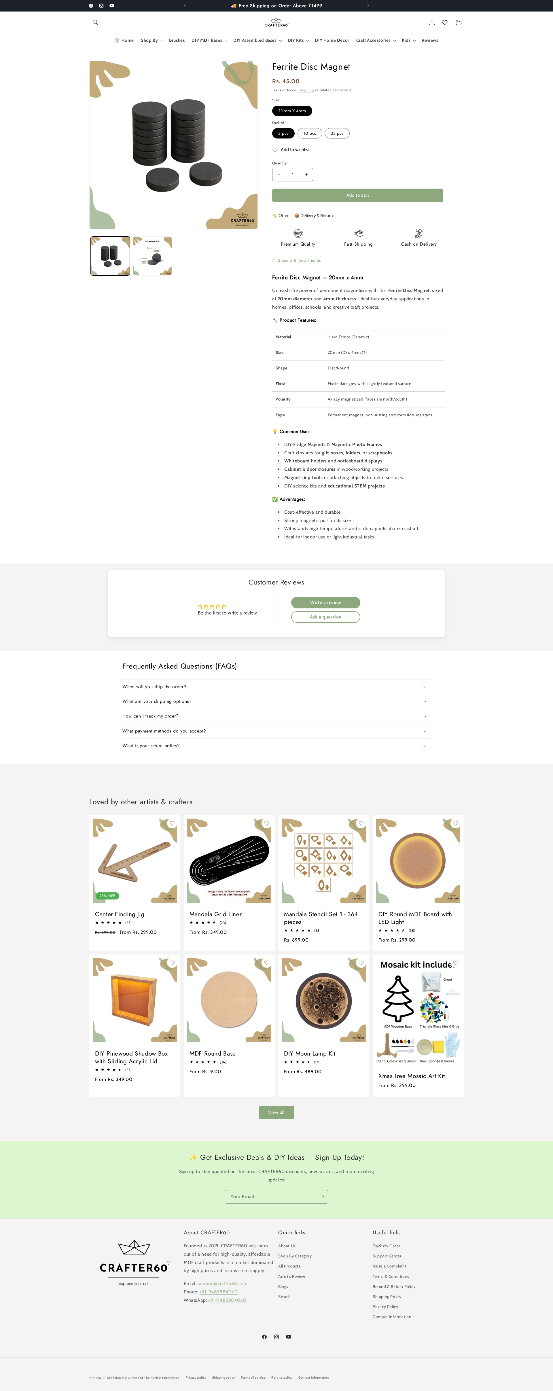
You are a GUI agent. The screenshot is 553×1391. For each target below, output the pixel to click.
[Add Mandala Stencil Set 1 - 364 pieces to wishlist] (361, 823)
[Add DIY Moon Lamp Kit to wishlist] (361, 962)
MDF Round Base (213, 1054)
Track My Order (386, 1245)
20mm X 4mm (292, 110)
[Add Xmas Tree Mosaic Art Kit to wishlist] (455, 962)
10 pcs (310, 133)
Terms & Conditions (391, 1276)
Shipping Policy (387, 1296)
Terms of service (253, 1377)
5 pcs (283, 133)
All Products (289, 1266)
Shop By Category (295, 1256)
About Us (287, 1245)
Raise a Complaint (389, 1266)
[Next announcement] (368, 5)
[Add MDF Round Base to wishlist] (267, 962)
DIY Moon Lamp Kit (310, 1054)
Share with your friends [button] (299, 260)
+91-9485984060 (219, 1292)
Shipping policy (223, 1377)
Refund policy (282, 1377)
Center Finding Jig (119, 914)
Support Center (387, 1256)
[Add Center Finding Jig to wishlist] (172, 823)
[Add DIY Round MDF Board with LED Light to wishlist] (455, 823)
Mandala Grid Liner (216, 914)
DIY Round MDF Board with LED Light (415, 918)
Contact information (313, 1377)
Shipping (306, 90)
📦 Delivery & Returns (314, 215)
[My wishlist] (444, 22)
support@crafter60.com (223, 1283)
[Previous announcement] (185, 5)
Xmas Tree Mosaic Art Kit (411, 1076)
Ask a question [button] (326, 617)
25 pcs (337, 133)
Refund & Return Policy (394, 1286)
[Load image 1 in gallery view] (110, 256)
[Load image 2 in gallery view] (152, 256)
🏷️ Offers (281, 215)
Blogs (283, 1286)
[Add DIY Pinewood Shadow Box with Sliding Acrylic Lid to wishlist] (172, 962)
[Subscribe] (321, 1197)
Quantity (279, 163)
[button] (95, 22)
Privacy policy (196, 1377)
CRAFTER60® (113, 1378)
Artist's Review (291, 1276)
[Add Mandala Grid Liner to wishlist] (267, 823)
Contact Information (392, 1316)
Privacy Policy (385, 1306)
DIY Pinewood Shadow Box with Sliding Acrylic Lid (131, 1057)
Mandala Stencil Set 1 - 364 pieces (321, 918)
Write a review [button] (325, 602)
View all (276, 1112)
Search (284, 1296)
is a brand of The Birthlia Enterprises (152, 1378)
